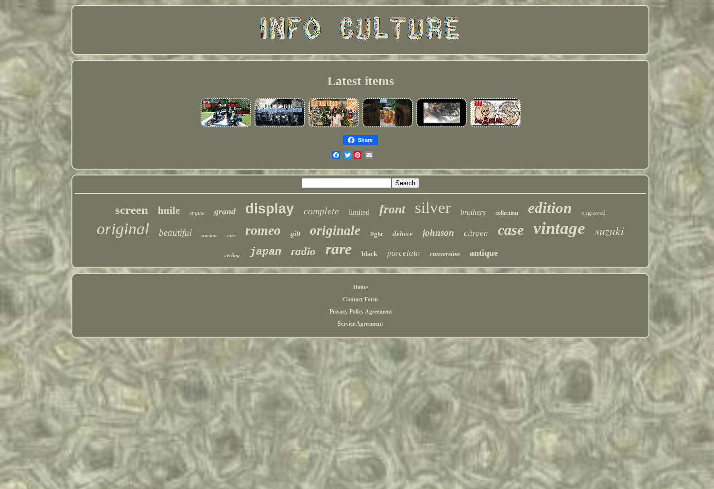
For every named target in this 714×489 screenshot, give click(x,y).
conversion (445, 254)
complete (321, 211)
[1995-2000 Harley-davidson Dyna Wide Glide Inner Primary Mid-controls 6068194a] (226, 126)
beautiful (175, 232)
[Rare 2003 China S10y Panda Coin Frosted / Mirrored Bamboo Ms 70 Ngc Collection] (495, 126)
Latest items (360, 81)
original (123, 229)
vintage (559, 228)
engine (196, 213)
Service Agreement (360, 323)
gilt (295, 234)
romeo (263, 230)
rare (338, 249)
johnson (438, 232)
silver (433, 207)
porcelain (403, 253)
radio (303, 251)
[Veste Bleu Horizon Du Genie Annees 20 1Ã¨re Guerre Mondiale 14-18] (280, 126)
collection (506, 213)
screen (131, 209)
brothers (473, 212)
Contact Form (360, 299)
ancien (209, 235)
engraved (593, 212)
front (392, 209)
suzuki (609, 230)
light (376, 234)
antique (484, 253)
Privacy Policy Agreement (360, 311)
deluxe (402, 234)
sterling (231, 255)
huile (169, 210)
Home (360, 287)
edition (550, 207)
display (269, 208)
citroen (476, 233)
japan (265, 252)
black (369, 254)
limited (359, 212)
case (511, 230)
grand (225, 211)
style (231, 235)
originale (335, 230)
